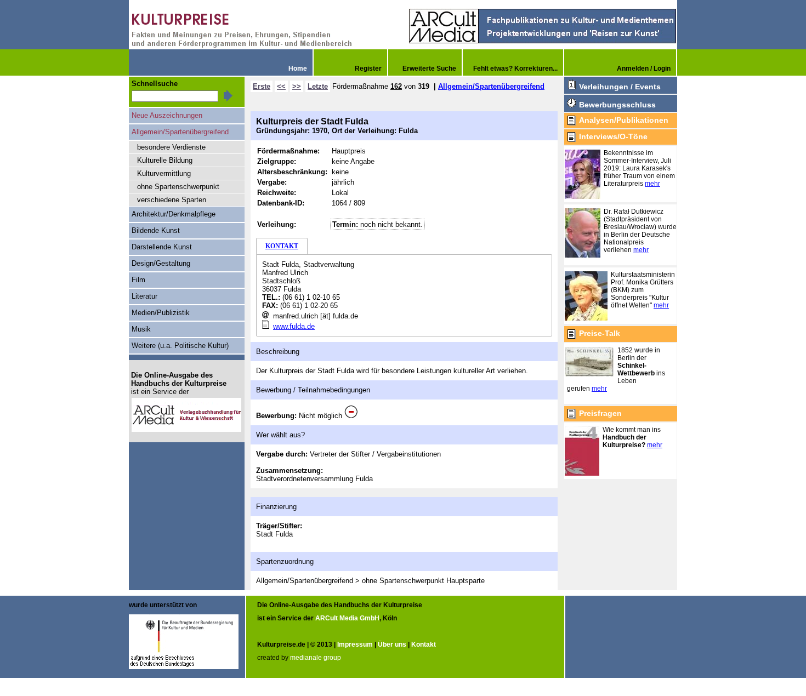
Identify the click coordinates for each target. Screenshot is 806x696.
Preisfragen (600, 413)
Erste (261, 86)
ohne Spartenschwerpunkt (178, 186)
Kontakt (423, 644)
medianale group (315, 657)
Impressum (355, 644)
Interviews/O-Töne (613, 136)
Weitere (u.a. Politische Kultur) (180, 345)
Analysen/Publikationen (623, 120)
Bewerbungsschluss (617, 104)
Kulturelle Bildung (164, 160)
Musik (141, 329)
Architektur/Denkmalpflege (173, 214)
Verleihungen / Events (620, 86)
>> (296, 86)
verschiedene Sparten (171, 200)
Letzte (318, 86)
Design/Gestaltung (161, 263)
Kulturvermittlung (164, 173)
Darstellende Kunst (162, 247)
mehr (652, 183)
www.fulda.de (294, 326)
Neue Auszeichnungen (167, 115)
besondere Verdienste (171, 147)
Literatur (144, 296)
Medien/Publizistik (161, 313)
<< (281, 86)
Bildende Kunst (156, 230)
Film (138, 280)
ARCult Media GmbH (347, 618)
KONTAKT (281, 246)
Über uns (392, 644)
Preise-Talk (599, 333)
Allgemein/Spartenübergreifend (491, 86)
